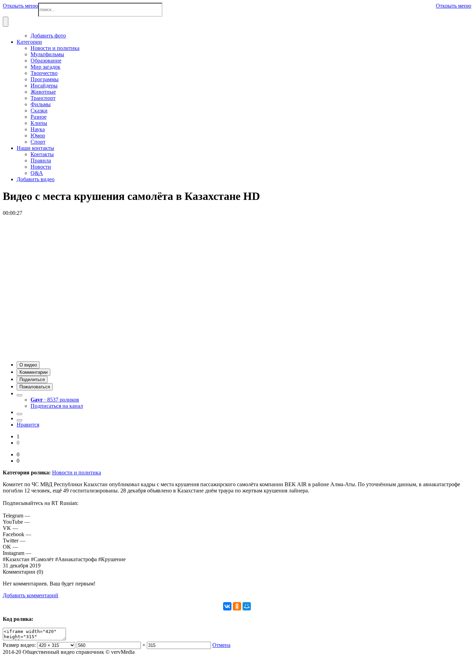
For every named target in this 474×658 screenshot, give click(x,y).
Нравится (28, 425)
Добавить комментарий (30, 595)
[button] (28, 365)
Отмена (221, 645)
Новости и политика (76, 472)
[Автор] (19, 395)
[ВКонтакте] (227, 606)
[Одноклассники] (237, 606)
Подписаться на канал (57, 406)
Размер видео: (19, 645)
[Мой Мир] (247, 606)
